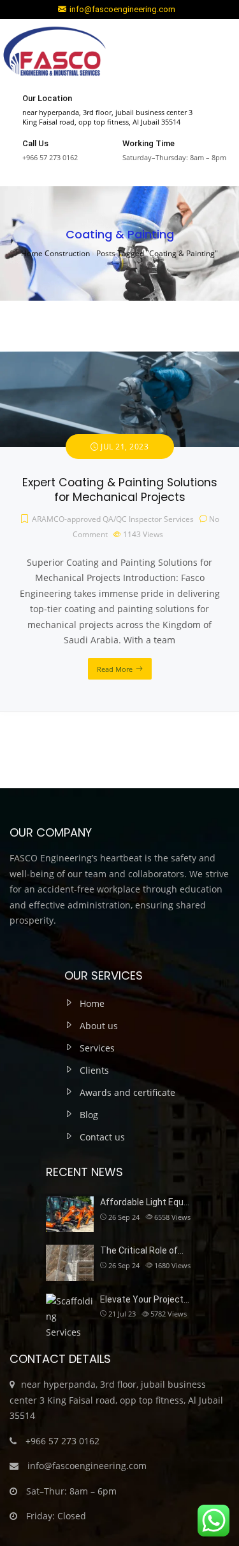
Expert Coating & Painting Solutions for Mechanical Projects (119, 490)
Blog (89, 1115)
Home (92, 1003)
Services (97, 1048)
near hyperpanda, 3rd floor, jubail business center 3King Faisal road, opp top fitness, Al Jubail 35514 (107, 117)
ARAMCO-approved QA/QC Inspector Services (113, 519)
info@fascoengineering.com (122, 9)
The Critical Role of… (142, 1250)
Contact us (102, 1137)
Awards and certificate (127, 1092)
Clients (94, 1070)
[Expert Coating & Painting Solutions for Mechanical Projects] (119, 359)
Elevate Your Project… (144, 1299)
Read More (115, 669)
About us (99, 1026)
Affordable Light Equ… (144, 1202)
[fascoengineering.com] (54, 53)
